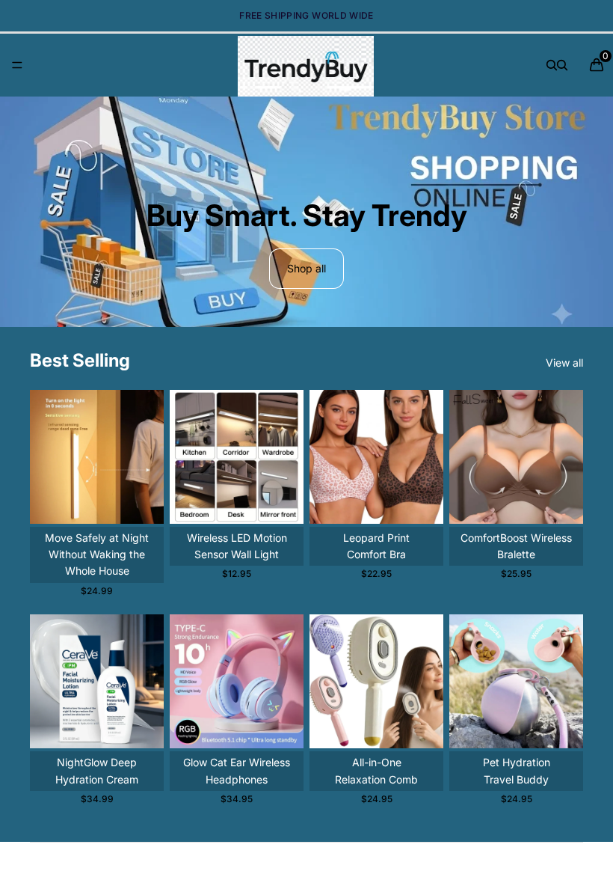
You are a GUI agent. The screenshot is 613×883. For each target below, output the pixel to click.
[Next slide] (147, 456)
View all (564, 362)
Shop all (306, 268)
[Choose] (140, 500)
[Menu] (17, 65)
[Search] (551, 65)
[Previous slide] (46, 456)
